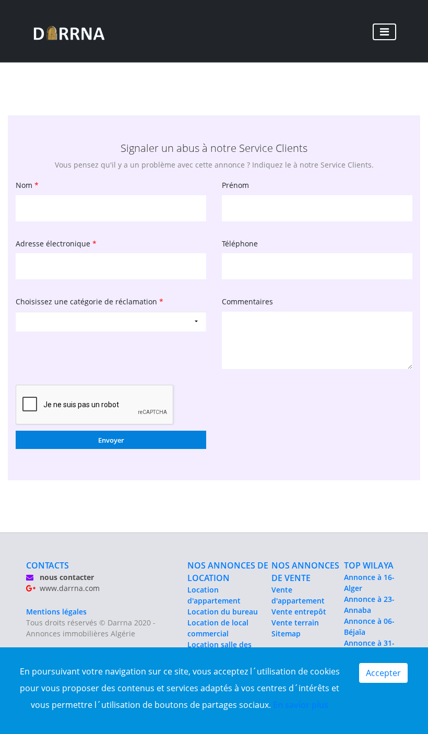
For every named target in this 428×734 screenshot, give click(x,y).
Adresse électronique (56, 243)
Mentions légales (56, 612)
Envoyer (111, 440)
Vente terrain (295, 623)
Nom (27, 185)
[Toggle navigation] (384, 31)
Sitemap (286, 633)
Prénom (235, 185)
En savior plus (300, 705)
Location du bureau (222, 612)
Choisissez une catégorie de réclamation (89, 301)
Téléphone (240, 243)
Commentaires (247, 301)
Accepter (383, 673)
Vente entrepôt (298, 612)
